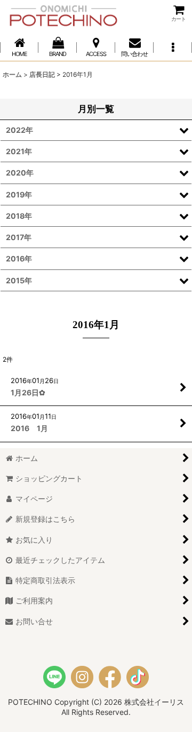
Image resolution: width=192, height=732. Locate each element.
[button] (173, 47)
